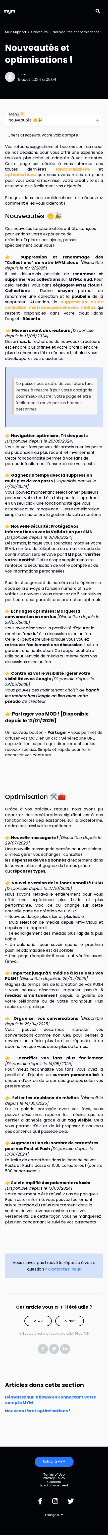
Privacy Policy (54, 1478)
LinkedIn (65, 1349)
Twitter (54, 1349)
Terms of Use (54, 1474)
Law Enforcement (54, 1485)
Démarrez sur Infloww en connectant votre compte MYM (50, 1400)
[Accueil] (9, 11)
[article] (54, 854)
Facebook (43, 1349)
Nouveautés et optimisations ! (77, 32)
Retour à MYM (54, 1461)
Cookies (54, 1481)
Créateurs (39, 32)
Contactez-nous (64, 1269)
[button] (38, 1321)
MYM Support (15, 32)
